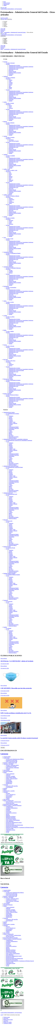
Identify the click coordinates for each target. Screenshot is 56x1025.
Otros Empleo (9, 781)
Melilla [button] (4, 330)
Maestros (8, 815)
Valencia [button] (10, 272)
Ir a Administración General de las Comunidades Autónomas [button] (19, 440)
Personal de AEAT (10, 823)
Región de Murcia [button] (7, 393)
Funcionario (8, 811)
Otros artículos (6, 799)
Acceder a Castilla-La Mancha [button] (12, 196)
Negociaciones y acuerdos (9, 790)
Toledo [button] (10, 203)
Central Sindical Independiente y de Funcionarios (11, 8)
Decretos (8, 793)
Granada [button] (10, 83)
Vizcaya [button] (10, 365)
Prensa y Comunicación (8, 800)
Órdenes (8, 798)
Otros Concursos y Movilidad (12, 767)
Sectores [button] (8, 64)
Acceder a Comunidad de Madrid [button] (13, 253)
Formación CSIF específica (12, 786)
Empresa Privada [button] (12, 71)
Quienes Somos (6, 2)
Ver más (2, 747)
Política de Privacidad (8, 1019)
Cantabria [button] (5, 154)
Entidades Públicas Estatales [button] (15, 72)
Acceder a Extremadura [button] (11, 287)
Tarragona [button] (11, 224)
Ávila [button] (10, 172)
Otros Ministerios (9, 821)
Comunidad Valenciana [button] (8, 266)
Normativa (5, 792)
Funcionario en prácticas (11, 812)
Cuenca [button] (10, 200)
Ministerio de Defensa (11, 816)
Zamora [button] (10, 181)
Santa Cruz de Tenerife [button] (14, 141)
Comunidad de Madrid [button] (8, 252)
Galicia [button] (4, 300)
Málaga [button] (10, 87)
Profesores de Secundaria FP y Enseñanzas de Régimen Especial (20, 827)
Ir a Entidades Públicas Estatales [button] (13, 574)
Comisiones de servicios (11, 766)
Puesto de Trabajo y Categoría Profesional (12, 805)
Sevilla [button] (10, 88)
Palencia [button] (10, 176)
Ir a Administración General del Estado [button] (14, 467)
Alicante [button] (10, 270)
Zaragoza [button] (11, 108)
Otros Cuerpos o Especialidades (13, 820)
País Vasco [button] (5, 359)
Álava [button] (10, 363)
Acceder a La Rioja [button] (10, 316)
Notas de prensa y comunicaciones (13, 801)
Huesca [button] (10, 105)
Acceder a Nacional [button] (10, 63)
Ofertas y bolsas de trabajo (11, 778)
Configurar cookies (7, 1023)
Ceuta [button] (4, 237)
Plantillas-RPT (9, 782)
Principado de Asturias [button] (8, 379)
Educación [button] (11, 70)
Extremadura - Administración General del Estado (15, 32)
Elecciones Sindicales (8, 771)
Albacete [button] (11, 198)
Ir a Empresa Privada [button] (10, 547)
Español (5, 21)
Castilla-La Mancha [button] (7, 194)
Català (4, 22)
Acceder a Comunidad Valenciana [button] (13, 268)
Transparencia (6, 4)
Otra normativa (9, 795)
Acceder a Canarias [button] (10, 137)
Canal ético (5, 1020)
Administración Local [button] (13, 69)
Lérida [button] (10, 222)
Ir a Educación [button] (9, 521)
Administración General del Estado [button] (16, 67)
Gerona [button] (10, 221)
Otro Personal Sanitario (11, 818)
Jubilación (8, 775)
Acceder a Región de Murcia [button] (12, 394)
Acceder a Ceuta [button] (9, 238)
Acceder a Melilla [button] (10, 331)
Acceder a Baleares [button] (10, 122)
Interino (7, 814)
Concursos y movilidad (8, 764)
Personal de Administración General (14, 822)
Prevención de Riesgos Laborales (10, 804)
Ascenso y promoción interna (12, 765)
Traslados (8, 768)
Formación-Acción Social (11, 760)
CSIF (2, 1014)
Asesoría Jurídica (7, 756)
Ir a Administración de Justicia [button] (12, 413)
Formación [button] (11, 74)
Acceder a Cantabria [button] (10, 155)
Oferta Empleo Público (11, 777)
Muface (5, 789)
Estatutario (8, 809)
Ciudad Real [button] (11, 199)
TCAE (7, 832)
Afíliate (4, 5)
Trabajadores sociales (10, 829)
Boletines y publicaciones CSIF (10, 762)
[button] (6, 19)
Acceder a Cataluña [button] (10, 217)
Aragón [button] (5, 102)
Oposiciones (8, 779)
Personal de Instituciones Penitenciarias (14, 825)
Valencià (5, 26)
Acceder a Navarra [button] (10, 346)
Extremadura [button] (6, 286)
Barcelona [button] (11, 220)
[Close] (1, 881)
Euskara (5, 24)
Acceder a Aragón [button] (10, 103)
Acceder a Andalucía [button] (10, 77)
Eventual (8, 810)
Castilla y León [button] (6, 169)
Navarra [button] (5, 344)
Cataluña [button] (5, 216)
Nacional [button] (5, 61)
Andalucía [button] (5, 76)
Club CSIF (3, 28)
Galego (4, 25)
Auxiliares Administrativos (11, 807)
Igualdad (5, 788)
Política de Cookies (7, 1022)
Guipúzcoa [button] (11, 364)
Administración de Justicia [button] (14, 65)
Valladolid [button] (11, 180)
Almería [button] (10, 80)
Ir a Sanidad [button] (8, 628)
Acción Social (6, 757)
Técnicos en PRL (10, 828)
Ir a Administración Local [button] (11, 494)
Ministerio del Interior (10, 817)
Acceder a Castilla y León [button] (11, 170)
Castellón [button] (11, 271)
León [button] (10, 175)
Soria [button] (10, 178)
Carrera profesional (10, 773)
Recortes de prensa (10, 803)
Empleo (5, 772)
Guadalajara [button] (11, 202)
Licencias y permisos (10, 776)
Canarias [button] (5, 136)
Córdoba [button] (10, 82)
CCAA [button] (7, 414)
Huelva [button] (10, 84)
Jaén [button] (10, 86)
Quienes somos (6, 1017)
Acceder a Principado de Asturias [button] (13, 380)
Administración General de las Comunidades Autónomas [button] (21, 66)
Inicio (4, 1)
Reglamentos (9, 796)
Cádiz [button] (10, 81)
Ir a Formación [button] (9, 601)
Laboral (7, 831)
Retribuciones (9, 783)
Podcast (2, 31)
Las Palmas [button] (11, 139)
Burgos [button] (10, 174)
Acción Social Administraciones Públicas (15, 759)
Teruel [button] (10, 106)
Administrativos (9, 806)
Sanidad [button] (10, 75)
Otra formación (9, 787)
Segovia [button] (10, 177)
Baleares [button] (5, 121)
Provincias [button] (8, 78)
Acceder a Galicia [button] (10, 302)
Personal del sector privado (12, 826)
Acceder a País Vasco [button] (10, 360)
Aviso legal (5, 1018)
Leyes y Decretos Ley (11, 794)
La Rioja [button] (5, 315)
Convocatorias (6, 770)
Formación (3, 30)
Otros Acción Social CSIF (11, 761)
